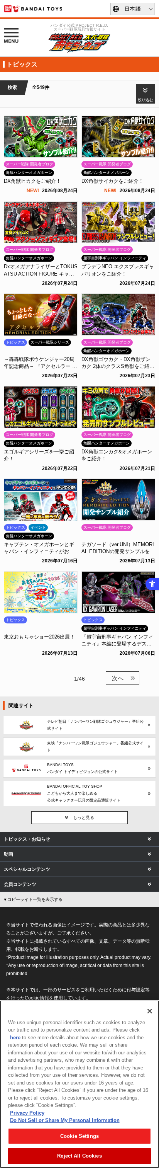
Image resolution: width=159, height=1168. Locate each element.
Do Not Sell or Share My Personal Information (65, 1120)
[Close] (149, 1011)
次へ (117, 678)
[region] (79, 1084)
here (15, 1037)
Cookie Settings (79, 1136)
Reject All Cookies (79, 1156)
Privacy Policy (27, 1113)
